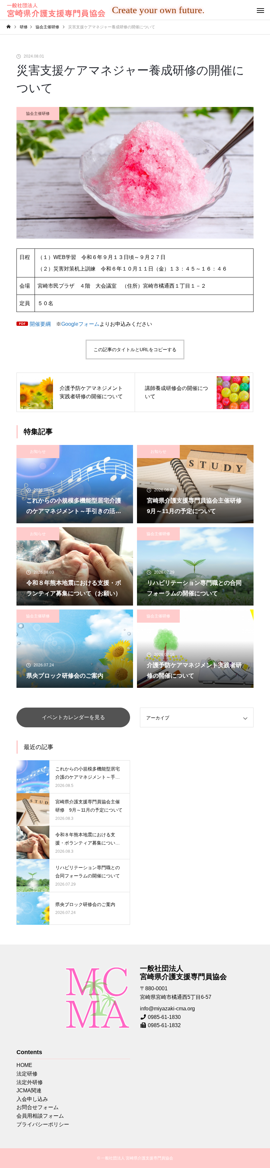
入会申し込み (32, 1099)
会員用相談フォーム (40, 1116)
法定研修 (27, 1074)
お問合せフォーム (37, 1107)
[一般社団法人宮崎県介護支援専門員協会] (56, 10)
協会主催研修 (38, 113)
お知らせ (38, 451)
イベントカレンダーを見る (73, 717)
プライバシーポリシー (42, 1124)
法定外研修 (29, 1082)
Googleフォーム (80, 324)
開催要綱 (40, 324)
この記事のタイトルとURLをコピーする (135, 349)
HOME (24, 1065)
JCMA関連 (28, 1090)
